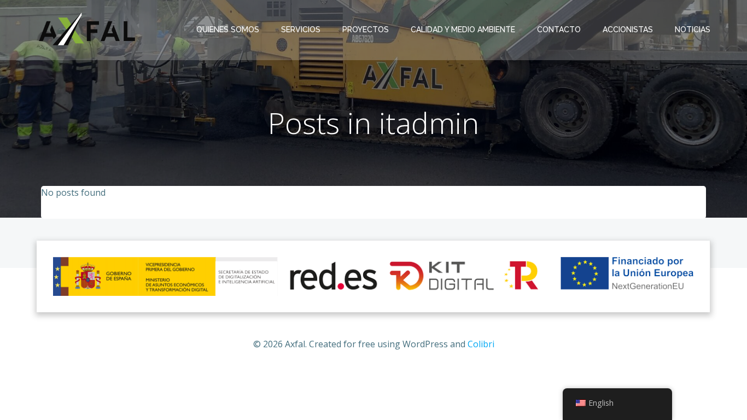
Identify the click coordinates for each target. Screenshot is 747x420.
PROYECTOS (365, 29)
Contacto (559, 29)
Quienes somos (227, 29)
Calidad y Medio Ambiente (463, 29)
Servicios (300, 29)
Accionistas (628, 29)
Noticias (692, 29)
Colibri (481, 344)
